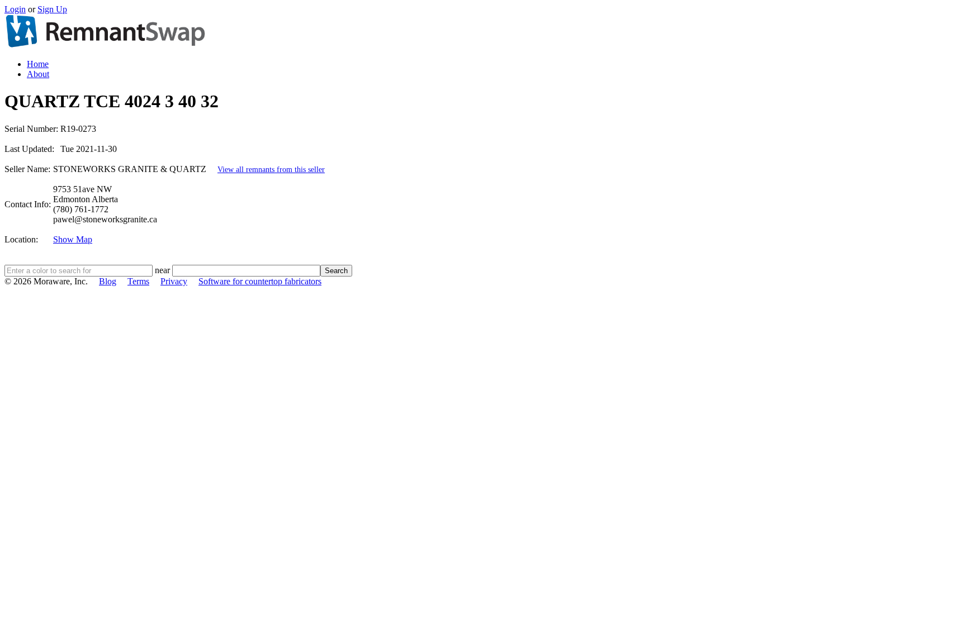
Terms (138, 281)
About (38, 74)
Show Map (72, 239)
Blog (107, 281)
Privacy (173, 281)
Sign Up (52, 9)
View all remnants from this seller (271, 169)
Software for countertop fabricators (259, 281)
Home (38, 64)
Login (15, 9)
